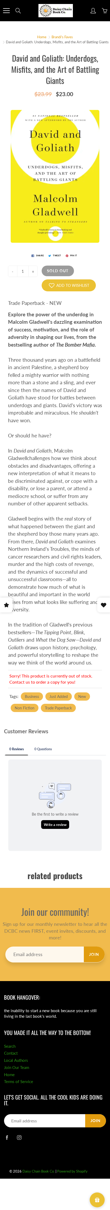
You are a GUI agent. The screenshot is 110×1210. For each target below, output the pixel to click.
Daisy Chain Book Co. (38, 1171)
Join (94, 954)
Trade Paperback (58, 708)
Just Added (58, 696)
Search (9, 1046)
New (82, 696)
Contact (11, 1053)
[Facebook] (6, 1137)
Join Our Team (16, 1067)
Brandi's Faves (62, 37)
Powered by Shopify (72, 1171)
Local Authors (16, 1060)
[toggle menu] (6, 11)
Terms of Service (18, 1081)
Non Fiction (24, 708)
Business (32, 696)
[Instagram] (19, 1137)
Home (41, 37)
